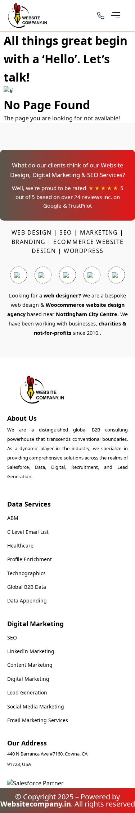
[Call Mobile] (100, 17)
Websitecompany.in (35, 804)
